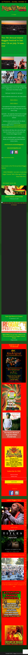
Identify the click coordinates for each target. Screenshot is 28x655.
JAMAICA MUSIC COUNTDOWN (14, 197)
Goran (5, 50)
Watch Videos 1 (14, 100)
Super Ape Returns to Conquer (14, 316)
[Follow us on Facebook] (12, 152)
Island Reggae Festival (9, 157)
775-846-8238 (14, 347)
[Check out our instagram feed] (16, 152)
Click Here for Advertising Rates (14, 484)
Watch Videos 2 (14, 103)
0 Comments (21, 52)
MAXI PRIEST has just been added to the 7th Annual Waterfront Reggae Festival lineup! (14, 336)
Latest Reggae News (8, 52)
